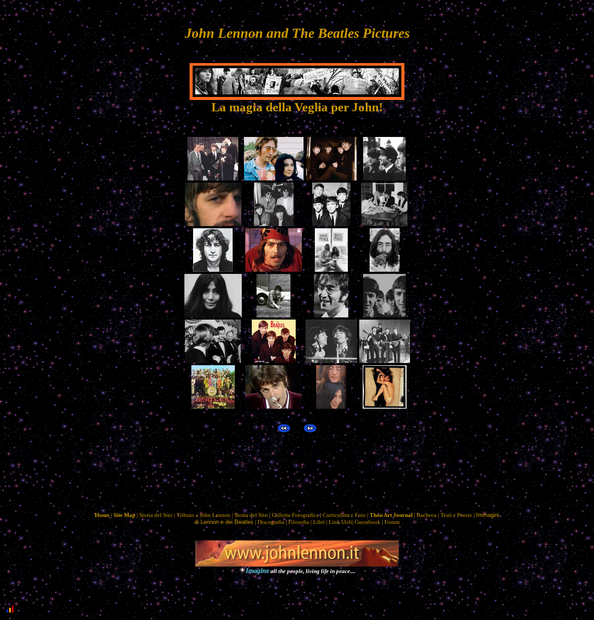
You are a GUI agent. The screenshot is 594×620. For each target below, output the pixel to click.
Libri (319, 522)
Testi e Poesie (456, 515)
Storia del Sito (156, 515)
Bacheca (427, 515)
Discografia (270, 522)
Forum (392, 522)
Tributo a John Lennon (203, 515)
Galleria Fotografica (295, 515)
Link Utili (340, 522)
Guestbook (367, 522)
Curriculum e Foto (344, 515)
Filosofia (298, 522)
